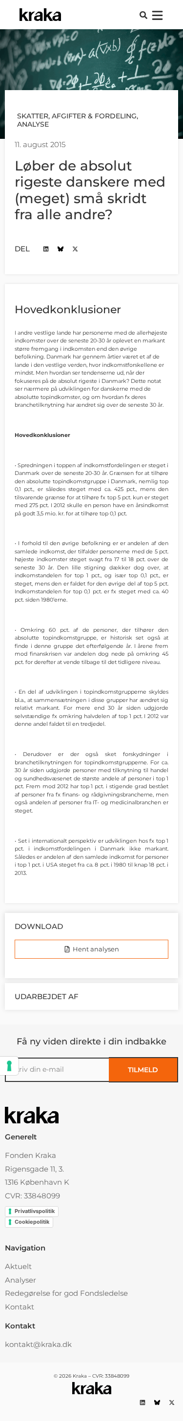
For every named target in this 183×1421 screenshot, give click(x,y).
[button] (143, 15)
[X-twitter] (75, 249)
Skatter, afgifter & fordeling (77, 116)
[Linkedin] (46, 249)
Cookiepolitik (32, 1221)
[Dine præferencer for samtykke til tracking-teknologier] (9, 1066)
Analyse (33, 124)
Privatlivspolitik (35, 1211)
